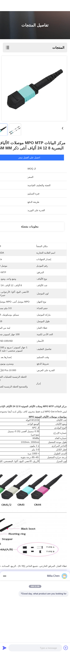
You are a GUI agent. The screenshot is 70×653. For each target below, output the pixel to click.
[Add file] (65, 647)
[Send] (4, 647)
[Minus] (5, 576)
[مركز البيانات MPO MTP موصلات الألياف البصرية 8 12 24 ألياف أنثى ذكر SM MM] (34, 88)
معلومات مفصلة (30, 226)
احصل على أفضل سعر (29, 157)
